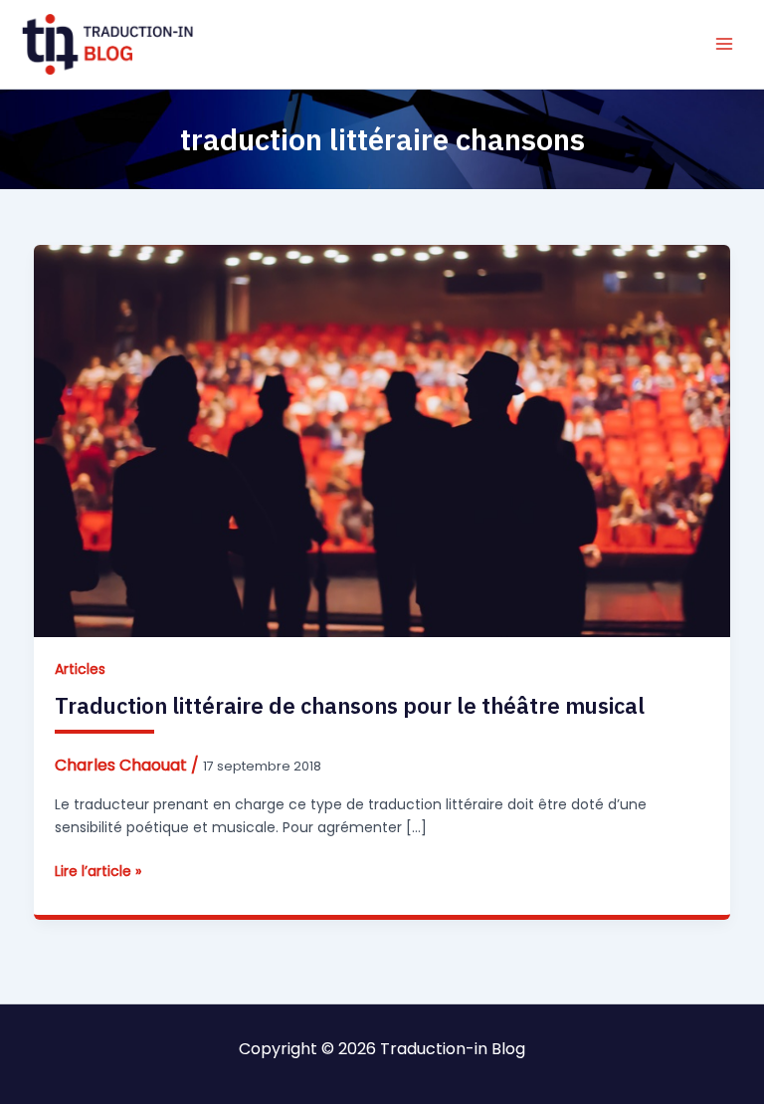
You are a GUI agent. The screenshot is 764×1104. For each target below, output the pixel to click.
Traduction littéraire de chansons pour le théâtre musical (350, 705)
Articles (80, 669)
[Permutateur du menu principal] (723, 44)
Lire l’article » (98, 871)
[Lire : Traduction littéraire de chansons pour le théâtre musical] (382, 440)
